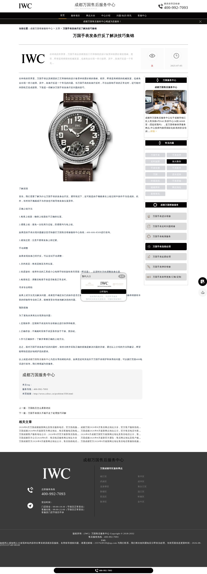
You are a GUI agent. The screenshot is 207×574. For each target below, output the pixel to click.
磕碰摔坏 (155, 187)
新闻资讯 (155, 194)
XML (103, 540)
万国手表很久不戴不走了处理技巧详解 (47, 413)
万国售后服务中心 (100, 533)
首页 (62, 15)
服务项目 (75, 15)
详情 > (153, 131)
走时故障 (155, 161)
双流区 (103, 497)
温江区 (141, 491)
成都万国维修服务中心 (41, 28)
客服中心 (142, 15)
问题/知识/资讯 (124, 15)
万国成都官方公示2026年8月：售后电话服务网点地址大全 (48, 438)
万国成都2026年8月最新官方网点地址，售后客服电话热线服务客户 (52, 431)
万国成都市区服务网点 (111, 468)
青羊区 (141, 476)
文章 (58, 28)
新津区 (103, 502)
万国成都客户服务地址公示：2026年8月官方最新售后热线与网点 (51, 434)
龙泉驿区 (104, 486)
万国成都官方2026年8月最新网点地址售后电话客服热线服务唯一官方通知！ (119, 441)
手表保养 (176, 155)
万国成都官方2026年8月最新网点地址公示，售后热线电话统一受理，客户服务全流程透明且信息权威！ (70, 441)
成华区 (141, 481)
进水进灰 (176, 174)
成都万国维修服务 (170, 205)
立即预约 (103, 291)
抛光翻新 (176, 161)
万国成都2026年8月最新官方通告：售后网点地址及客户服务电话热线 (115, 438)
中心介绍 (105, 15)
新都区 (103, 491)
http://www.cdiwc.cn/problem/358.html (53, 394)
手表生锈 (155, 168)
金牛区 (141, 502)
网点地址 (176, 187)
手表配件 (176, 168)
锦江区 (103, 476)
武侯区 (103, 481)
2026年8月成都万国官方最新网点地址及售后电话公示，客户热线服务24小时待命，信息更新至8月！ (131, 434)
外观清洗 (155, 181)
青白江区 (142, 486)
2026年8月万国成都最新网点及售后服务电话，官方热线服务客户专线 (53, 427)
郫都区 (141, 497)
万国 (155, 174)
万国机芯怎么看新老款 (39, 408)
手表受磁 (176, 181)
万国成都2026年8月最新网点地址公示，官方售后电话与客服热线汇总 (115, 431)
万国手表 (155, 155)
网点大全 (90, 15)
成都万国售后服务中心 (95, 5)
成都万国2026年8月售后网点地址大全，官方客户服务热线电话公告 (114, 427)
